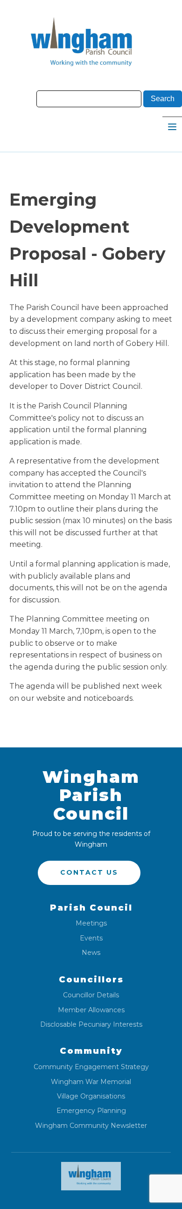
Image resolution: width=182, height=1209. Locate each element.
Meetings (91, 923)
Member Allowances (91, 1010)
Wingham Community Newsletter (91, 1125)
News (91, 952)
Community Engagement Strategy (91, 1067)
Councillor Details (91, 995)
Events (91, 938)
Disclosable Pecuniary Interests (91, 1024)
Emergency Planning (91, 1110)
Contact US (89, 872)
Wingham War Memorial (91, 1081)
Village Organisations (91, 1096)
